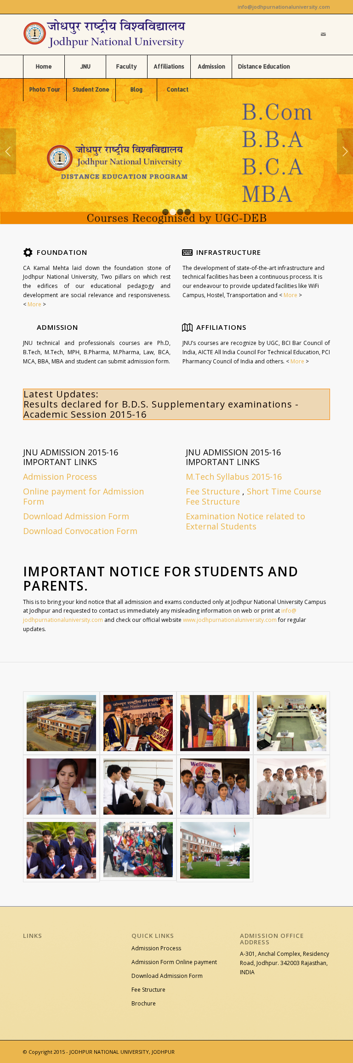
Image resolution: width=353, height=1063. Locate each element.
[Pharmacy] (291, 786)
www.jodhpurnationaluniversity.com (230, 620)
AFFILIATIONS (221, 327)
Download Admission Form (167, 976)
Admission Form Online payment (174, 962)
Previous (8, 151)
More (33, 304)
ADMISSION (57, 327)
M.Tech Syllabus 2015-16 (234, 476)
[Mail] (323, 34)
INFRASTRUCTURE (228, 252)
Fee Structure (213, 491)
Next (345, 151)
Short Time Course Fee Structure (253, 496)
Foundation (62, 252)
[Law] (138, 786)
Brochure (143, 1003)
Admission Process (156, 948)
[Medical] (61, 786)
